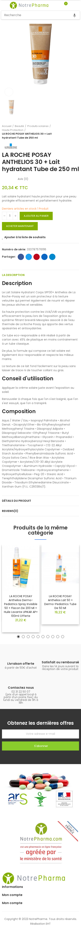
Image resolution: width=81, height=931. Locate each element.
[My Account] (72, 5)
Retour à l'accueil (71, 132)
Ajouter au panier (36, 216)
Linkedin (44, 257)
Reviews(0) (10, 511)
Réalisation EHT (40, 924)
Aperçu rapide (30, 559)
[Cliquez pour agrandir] (9, 92)
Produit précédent (66, 132)
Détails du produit (16, 501)
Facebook (21, 257)
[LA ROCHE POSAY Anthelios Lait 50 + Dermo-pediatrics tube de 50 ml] (60, 568)
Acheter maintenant (20, 226)
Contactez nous (21, 687)
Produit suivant (76, 132)
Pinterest (36, 257)
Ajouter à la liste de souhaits (25, 237)
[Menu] (3, 5)
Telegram (52, 257)
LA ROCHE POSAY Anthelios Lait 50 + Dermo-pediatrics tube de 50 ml (60, 602)
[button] (18, 636)
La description (13, 275)
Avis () (23, 179)
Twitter (29, 257)
